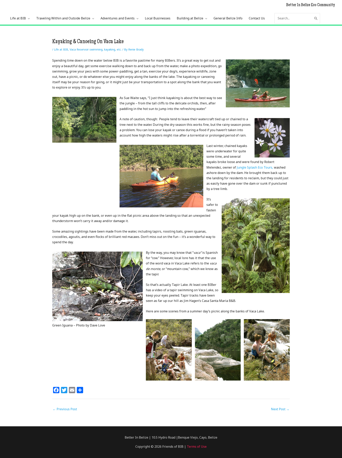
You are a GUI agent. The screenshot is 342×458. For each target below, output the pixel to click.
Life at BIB (61, 49)
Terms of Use (196, 446)
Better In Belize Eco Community (310, 5)
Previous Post (65, 409)
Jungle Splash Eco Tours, (255, 167)
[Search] (316, 18)
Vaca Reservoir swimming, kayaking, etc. (96, 49)
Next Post (280, 409)
